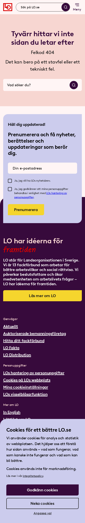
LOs (48, 193)
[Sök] (65, 7)
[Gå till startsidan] (7, 7)
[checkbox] (10, 181)
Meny (77, 9)
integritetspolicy (33, 476)
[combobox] (43, 7)
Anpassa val (43, 513)
